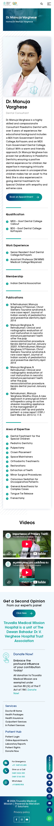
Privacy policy (22, 812)
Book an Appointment (21, 197)
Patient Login (12, 737)
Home (9, 22)
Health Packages (14, 715)
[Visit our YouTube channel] (27, 819)
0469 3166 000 (18, 777)
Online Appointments (16, 741)
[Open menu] (49, 4)
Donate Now (12, 751)
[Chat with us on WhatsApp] (49, 819)
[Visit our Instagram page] (21, 819)
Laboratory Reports (15, 744)
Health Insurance (14, 718)
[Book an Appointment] (49, 777)
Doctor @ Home (13, 711)
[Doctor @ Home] (49, 790)
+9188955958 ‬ (18, 785)
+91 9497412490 (19, 765)
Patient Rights (12, 748)
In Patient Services (15, 726)
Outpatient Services (16, 722)
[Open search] (41, 4)
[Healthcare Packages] (49, 783)
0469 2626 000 (18, 773)
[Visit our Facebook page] (16, 819)
